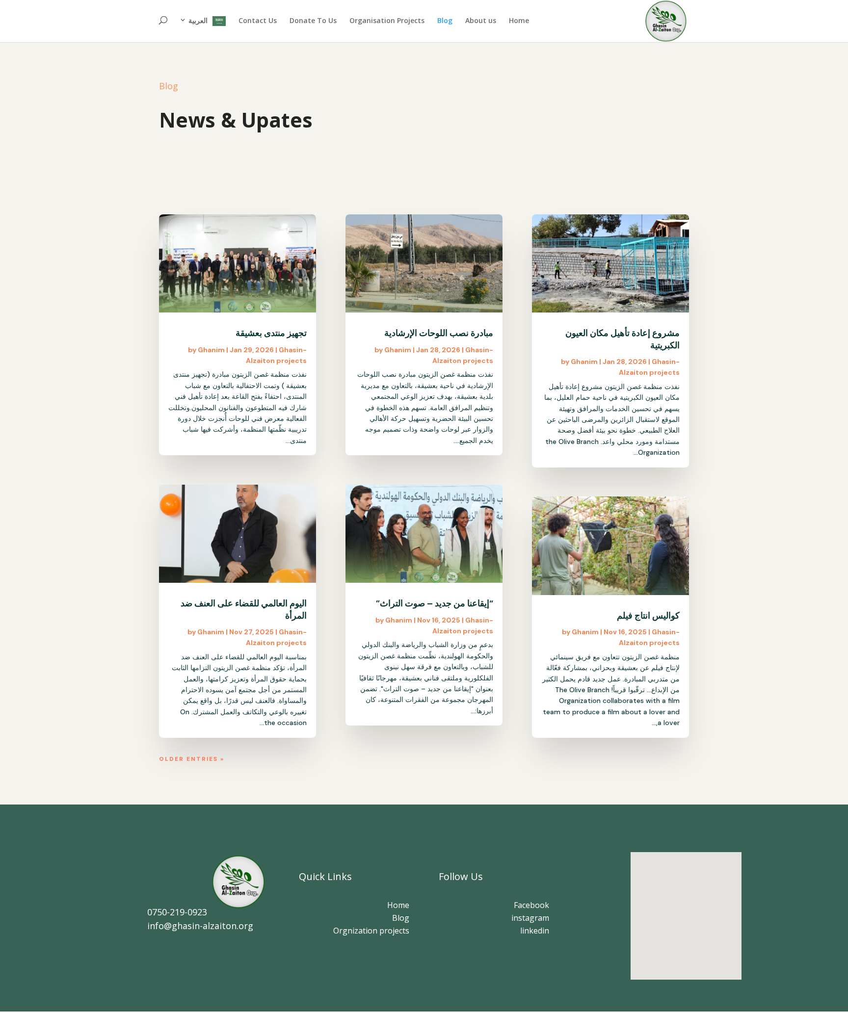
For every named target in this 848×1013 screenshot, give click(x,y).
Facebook (530, 905)
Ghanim (211, 349)
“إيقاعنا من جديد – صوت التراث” (434, 603)
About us (480, 21)
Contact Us (257, 21)
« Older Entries (191, 759)
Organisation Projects (386, 21)
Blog (444, 21)
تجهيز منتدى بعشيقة (271, 333)
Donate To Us (313, 21)
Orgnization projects (371, 930)
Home (519, 21)
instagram (530, 917)
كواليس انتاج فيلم (648, 616)
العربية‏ (198, 20)
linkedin (534, 930)
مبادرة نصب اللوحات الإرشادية (438, 333)
